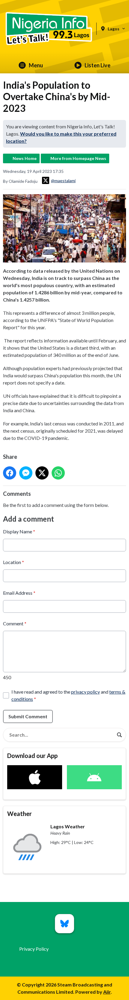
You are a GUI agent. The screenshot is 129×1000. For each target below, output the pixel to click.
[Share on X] (42, 473)
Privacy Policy (34, 949)
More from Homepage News (78, 158)
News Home (25, 158)
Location (13, 562)
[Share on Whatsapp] (58, 473)
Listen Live (97, 65)
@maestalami (63, 180)
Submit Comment (27, 716)
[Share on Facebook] (9, 473)
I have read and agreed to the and (68, 695)
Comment (14, 623)
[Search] (119, 734)
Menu (36, 65)
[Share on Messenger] (25, 473)
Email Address (19, 593)
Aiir (107, 992)
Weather (19, 813)
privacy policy (85, 692)
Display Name (19, 531)
